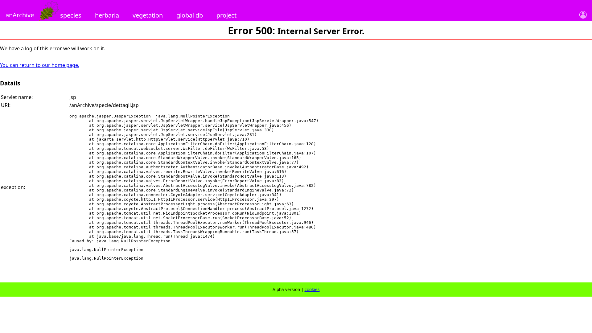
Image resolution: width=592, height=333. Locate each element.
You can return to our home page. (39, 65)
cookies (312, 289)
